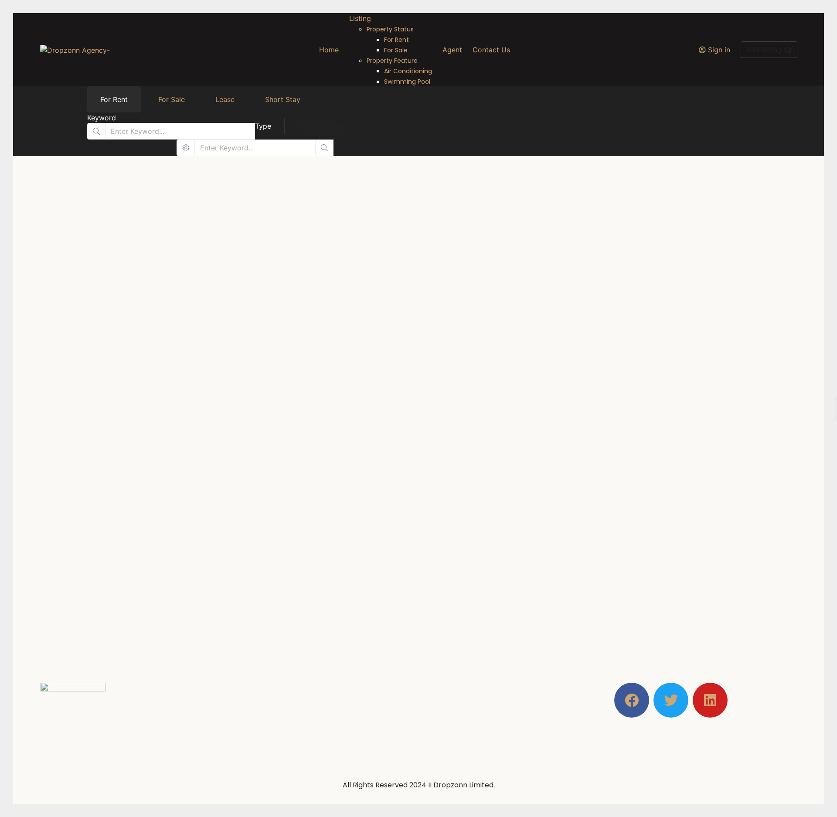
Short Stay (282, 99)
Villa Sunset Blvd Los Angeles (262, 564)
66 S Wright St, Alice (459, 580)
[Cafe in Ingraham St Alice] (542, 471)
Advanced (327, 126)
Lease (225, 99)
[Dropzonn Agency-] (75, 49)
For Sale (171, 99)
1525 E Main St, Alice (460, 352)
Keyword (101, 117)
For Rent (114, 99)
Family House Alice (480, 336)
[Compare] (408, 401)
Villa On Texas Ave (230, 336)
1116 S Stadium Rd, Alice (217, 352)
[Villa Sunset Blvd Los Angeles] (294, 471)
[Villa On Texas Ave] (294, 243)
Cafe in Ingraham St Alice (498, 564)
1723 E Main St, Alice (211, 580)
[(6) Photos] (180, 324)
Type (263, 126)
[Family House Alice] (542, 243)
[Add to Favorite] (400, 401)
